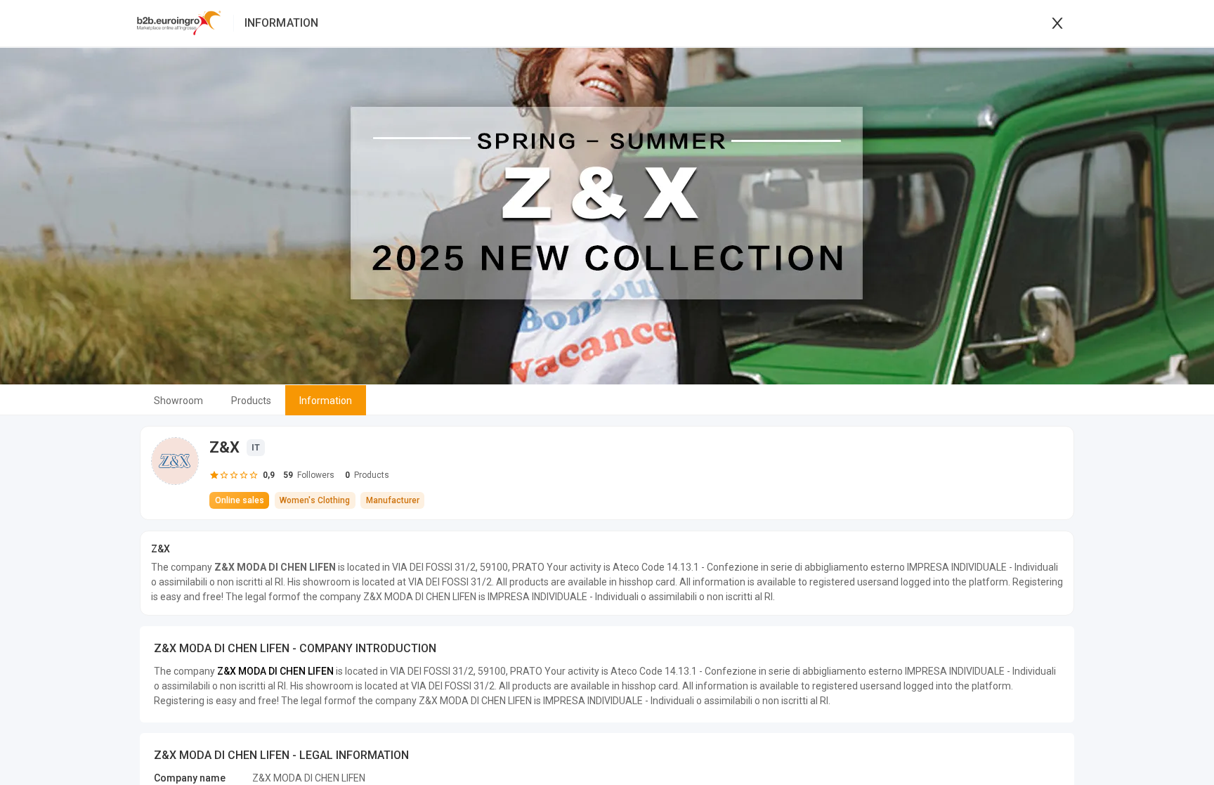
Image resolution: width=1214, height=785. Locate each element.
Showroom (178, 400)
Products (251, 400)
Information (325, 400)
